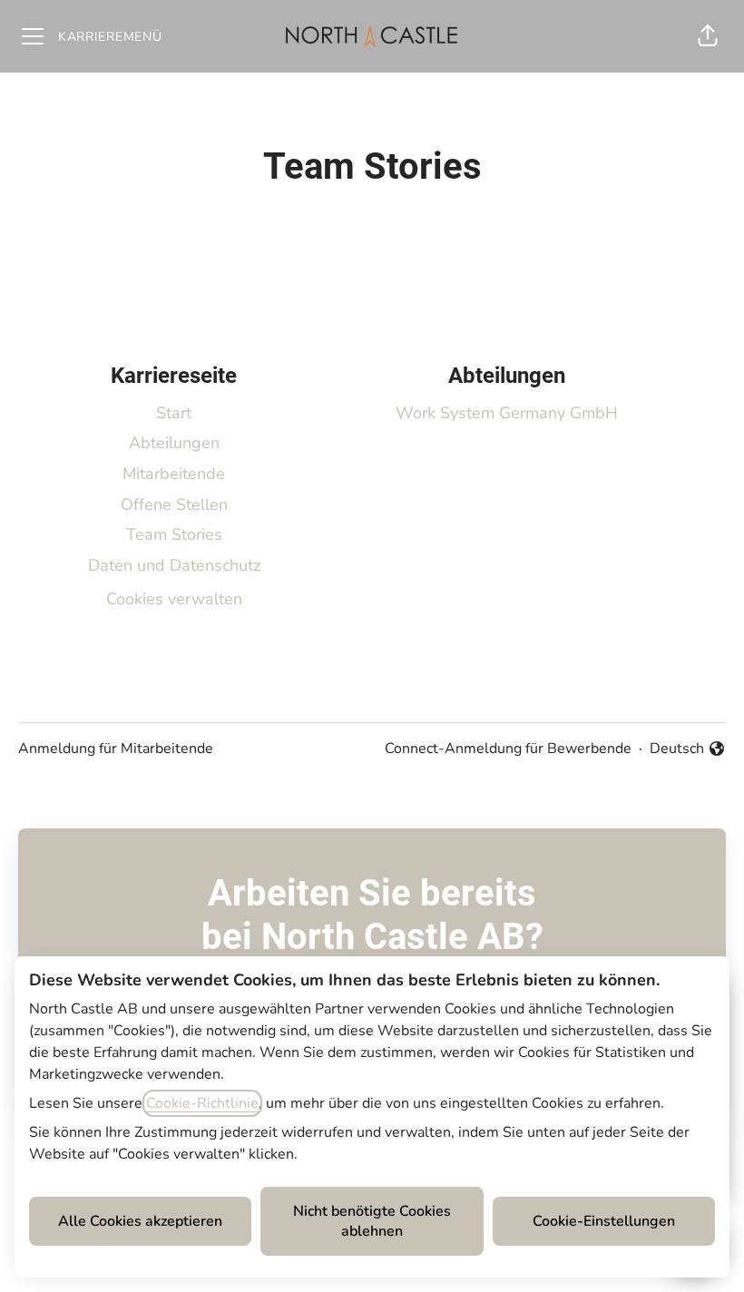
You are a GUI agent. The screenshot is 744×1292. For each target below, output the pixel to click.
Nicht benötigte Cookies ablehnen (372, 1221)
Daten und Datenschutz (174, 565)
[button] (707, 36)
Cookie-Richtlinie (202, 1103)
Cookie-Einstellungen (604, 1221)
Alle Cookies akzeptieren (140, 1221)
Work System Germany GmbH (507, 413)
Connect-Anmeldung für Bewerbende (508, 749)
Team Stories (174, 534)
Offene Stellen (174, 504)
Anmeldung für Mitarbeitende (115, 749)
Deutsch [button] (688, 749)
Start (173, 413)
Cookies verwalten (174, 599)
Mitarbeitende (173, 473)
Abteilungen (174, 443)
